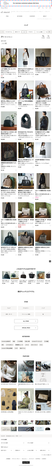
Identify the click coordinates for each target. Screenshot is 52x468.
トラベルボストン (9, 344)
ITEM (17, 436)
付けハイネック (34, 344)
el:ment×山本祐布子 (6, 341)
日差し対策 (27, 341)
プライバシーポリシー (16, 458)
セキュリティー (24, 458)
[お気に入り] (46, 8)
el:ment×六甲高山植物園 (7, 348)
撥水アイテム (22, 348)
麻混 (14, 341)
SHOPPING (38, 458)
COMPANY (44, 458)
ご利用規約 (8, 458)
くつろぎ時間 (19, 341)
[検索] (43, 8)
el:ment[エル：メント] (10, 436)
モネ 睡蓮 (46, 341)
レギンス (27, 344)
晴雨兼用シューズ (19, 344)
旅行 (3, 344)
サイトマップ (31, 458)
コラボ (16, 348)
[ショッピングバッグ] (50, 8)
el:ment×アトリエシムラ (37, 341)
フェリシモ (3, 436)
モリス (41, 344)
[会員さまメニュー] (39, 8)
